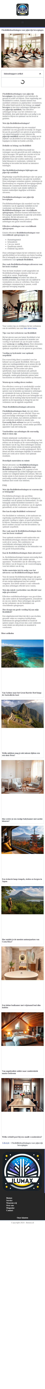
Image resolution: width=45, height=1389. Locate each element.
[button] (22, 22)
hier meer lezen (30, 328)
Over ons (10, 1205)
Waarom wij (11, 1203)
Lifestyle (5, 1143)
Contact (9, 1210)
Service (9, 1200)
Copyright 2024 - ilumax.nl (22, 1223)
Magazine (10, 1208)
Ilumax (9, 1198)
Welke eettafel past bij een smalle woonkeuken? (22, 1137)
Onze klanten (22, 1218)
